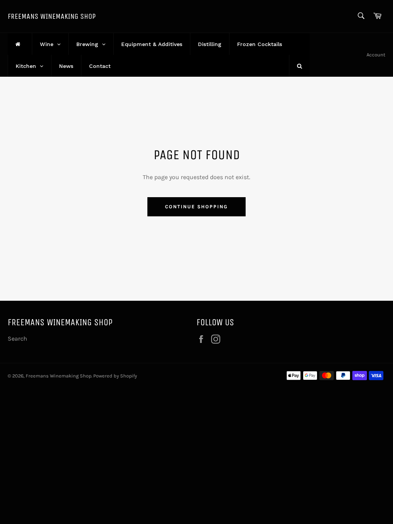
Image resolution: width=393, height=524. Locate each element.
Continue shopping (196, 206)
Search (17, 338)
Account (376, 55)
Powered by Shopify (115, 376)
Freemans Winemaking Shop (52, 16)
